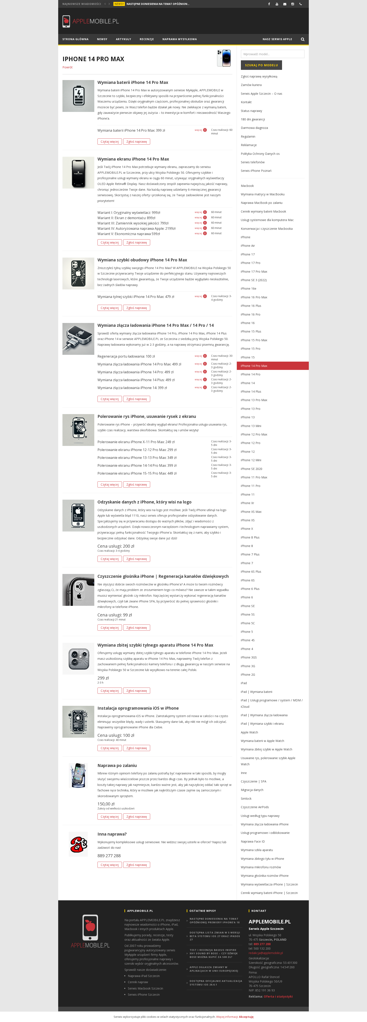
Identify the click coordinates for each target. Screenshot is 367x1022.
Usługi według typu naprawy (260, 816)
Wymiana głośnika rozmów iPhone (265, 876)
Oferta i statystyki (278, 996)
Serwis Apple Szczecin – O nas (261, 94)
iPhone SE (248, 606)
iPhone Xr (247, 503)
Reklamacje (249, 145)
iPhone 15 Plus (251, 331)
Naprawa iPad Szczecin (144, 976)
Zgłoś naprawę (136, 142)
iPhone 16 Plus (251, 306)
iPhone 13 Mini (251, 426)
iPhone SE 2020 (251, 469)
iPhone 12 (248, 452)
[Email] (285, 4)
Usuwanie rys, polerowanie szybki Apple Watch (268, 761)
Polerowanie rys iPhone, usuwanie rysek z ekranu (146, 416)
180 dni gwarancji (253, 119)
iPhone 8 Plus (250, 537)
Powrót (67, 67)
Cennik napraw (138, 982)
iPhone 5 (247, 632)
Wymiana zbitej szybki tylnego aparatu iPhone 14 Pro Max (155, 645)
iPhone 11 (248, 494)
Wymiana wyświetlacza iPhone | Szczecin (269, 884)
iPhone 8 (247, 546)
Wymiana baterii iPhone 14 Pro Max (132, 82)
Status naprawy (251, 111)
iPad (244, 683)
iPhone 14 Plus (251, 391)
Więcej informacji (227, 1017)
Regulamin (248, 136)
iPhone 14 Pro (250, 374)
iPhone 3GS (249, 657)
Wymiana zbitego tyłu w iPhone (262, 859)
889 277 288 (262, 944)
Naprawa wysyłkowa (179, 39)
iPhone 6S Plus (251, 572)
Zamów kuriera (251, 85)
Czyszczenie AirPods (255, 807)
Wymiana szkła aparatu (257, 850)
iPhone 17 (248, 254)
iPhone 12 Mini (251, 460)
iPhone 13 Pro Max (254, 400)
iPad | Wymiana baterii (256, 692)
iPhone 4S (248, 640)
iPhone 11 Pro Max (254, 477)
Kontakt (246, 102)
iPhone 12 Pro (250, 443)
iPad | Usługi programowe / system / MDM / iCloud (272, 703)
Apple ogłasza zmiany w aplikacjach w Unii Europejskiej (214, 969)
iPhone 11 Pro (250, 486)
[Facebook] (269, 4)
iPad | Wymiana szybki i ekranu (262, 724)
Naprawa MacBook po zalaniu (261, 203)
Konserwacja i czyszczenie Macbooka (267, 229)
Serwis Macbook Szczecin (145, 988)
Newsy (119, 4)
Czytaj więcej (110, 142)
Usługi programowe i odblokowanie (265, 833)
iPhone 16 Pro (250, 314)
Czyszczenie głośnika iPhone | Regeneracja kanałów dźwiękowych (163, 576)
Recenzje (147, 39)
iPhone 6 (247, 597)
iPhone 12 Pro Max (254, 434)
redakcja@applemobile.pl (266, 953)
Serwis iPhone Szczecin (144, 994)
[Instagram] (293, 4)
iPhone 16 (248, 323)
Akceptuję (246, 1017)
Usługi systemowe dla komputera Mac (267, 220)
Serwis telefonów (253, 162)
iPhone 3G (248, 666)
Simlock (246, 798)
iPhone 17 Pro (250, 263)
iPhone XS (248, 520)
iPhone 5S (248, 614)
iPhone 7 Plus (250, 554)
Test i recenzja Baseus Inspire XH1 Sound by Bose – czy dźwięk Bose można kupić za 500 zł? (214, 953)
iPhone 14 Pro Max (254, 366)
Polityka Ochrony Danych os (260, 154)
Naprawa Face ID (253, 841)
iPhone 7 (247, 563)
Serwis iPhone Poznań (256, 171)
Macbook (247, 186)
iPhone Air (248, 246)
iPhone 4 (247, 649)
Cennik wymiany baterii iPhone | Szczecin (269, 893)
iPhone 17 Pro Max (254, 271)
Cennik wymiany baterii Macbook (263, 211)
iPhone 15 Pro (250, 349)
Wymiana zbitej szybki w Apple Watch (266, 749)
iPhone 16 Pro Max (254, 297)
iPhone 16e (248, 288)
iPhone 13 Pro (250, 409)
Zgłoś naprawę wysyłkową (259, 76)
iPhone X (247, 529)
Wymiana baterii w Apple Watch (262, 741)
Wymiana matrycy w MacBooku (263, 194)
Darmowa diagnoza (254, 128)
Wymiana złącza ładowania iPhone (265, 824)
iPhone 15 (248, 357)
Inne (244, 773)
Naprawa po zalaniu (117, 765)
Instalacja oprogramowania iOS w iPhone (138, 708)
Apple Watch (249, 732)
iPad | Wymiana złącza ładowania (264, 715)
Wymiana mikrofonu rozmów (261, 867)
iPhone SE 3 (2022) (254, 280)
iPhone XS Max (251, 512)
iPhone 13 (248, 417)
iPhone (245, 237)
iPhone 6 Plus (250, 589)
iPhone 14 (248, 383)
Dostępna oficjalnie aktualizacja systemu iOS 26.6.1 (216, 982)
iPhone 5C (248, 623)
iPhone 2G (248, 674)
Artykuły (123, 39)
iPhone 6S (248, 580)
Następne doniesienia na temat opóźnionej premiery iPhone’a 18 (158, 4)
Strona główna (75, 39)
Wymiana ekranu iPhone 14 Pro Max (133, 159)
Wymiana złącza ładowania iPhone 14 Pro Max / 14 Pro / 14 (155, 325)
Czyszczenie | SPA (253, 781)
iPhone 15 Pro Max (254, 340)
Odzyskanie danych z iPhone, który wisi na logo (144, 502)
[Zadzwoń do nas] (301, 4)
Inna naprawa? (112, 834)
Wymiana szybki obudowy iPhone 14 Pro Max (142, 260)
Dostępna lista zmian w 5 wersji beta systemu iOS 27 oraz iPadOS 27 (215, 936)
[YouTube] (277, 4)
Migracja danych (252, 790)
